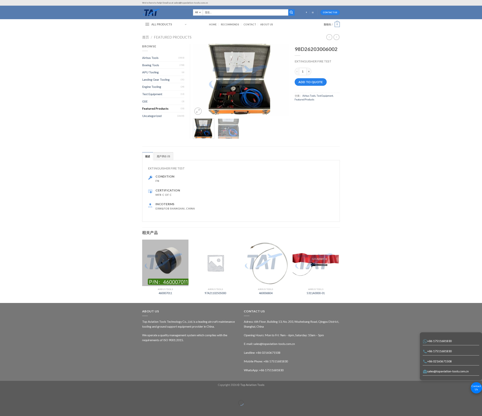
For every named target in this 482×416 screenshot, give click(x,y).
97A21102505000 (215, 293)
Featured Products (172, 37)
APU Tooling (150, 72)
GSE (145, 101)
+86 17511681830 (439, 341)
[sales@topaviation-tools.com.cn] (313, 12)
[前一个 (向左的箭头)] (3, 409)
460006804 (265, 293)
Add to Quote (310, 82)
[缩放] (14, 393)
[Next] (282, 80)
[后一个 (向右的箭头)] (14, 409)
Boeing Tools (150, 65)
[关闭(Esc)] (3, 393)
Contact (249, 24)
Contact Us (476, 387)
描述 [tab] (147, 156)
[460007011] (165, 263)
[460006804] (265, 263)
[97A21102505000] (215, 263)
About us (266, 24)
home (213, 24)
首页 (145, 37)
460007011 (165, 293)
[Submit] (291, 12)
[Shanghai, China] (307, 12)
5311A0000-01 (316, 293)
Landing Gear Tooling (156, 79)
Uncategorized (152, 116)
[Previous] (199, 80)
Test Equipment (325, 95)
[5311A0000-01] (316, 263)
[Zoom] (198, 111)
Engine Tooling (151, 86)
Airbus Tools (309, 95)
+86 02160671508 (439, 361)
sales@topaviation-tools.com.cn (448, 371)
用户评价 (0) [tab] (163, 156)
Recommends (230, 24)
